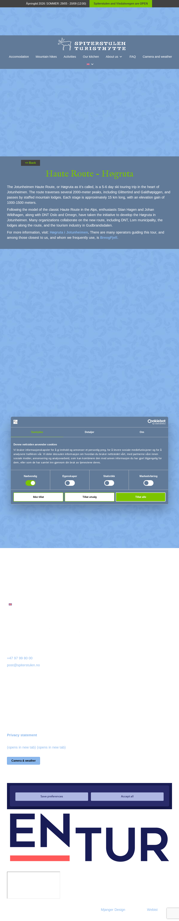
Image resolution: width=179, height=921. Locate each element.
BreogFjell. (109, 237)
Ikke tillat (38, 496)
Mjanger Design (113, 910)
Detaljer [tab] (89, 431)
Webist (152, 910)
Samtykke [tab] (37, 431)
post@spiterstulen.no (23, 665)
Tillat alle (140, 496)
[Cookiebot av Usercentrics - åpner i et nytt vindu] (150, 422)
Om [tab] (142, 431)
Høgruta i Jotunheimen (69, 232)
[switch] (70, 483)
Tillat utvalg (90, 496)
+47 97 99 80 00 (20, 658)
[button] (121, 57)
